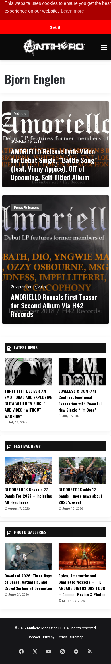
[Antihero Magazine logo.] (54, 47)
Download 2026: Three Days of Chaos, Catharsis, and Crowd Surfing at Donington (28, 582)
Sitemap (77, 637)
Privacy (48, 637)
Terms (62, 637)
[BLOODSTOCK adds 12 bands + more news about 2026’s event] (82, 470)
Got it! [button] (56, 27)
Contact (33, 637)
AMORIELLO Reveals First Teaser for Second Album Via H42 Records (54, 305)
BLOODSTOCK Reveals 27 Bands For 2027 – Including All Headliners (28, 495)
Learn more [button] (72, 11)
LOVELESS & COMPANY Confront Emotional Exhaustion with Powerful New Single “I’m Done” (80, 400)
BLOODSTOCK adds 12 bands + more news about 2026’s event (80, 495)
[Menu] (104, 49)
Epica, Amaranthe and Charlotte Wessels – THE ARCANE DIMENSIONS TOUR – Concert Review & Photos (82, 585)
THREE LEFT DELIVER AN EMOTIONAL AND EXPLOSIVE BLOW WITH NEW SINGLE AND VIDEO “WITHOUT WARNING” (28, 403)
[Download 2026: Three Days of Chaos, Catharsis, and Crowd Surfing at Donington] (28, 556)
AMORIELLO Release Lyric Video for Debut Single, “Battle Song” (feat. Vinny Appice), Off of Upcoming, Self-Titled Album (54, 164)
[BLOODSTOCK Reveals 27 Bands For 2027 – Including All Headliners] (28, 470)
